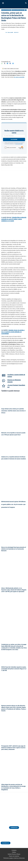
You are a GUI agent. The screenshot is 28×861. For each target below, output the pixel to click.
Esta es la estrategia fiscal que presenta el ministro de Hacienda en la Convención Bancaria (13, 548)
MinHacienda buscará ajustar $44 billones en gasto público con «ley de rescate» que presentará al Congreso (13, 504)
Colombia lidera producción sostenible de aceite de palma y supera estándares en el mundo (13, 219)
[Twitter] (8, 807)
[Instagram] (13, 807)
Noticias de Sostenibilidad (6, 10)
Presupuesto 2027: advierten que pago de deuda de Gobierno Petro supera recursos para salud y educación (13, 747)
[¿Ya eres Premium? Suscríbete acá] (3, 385)
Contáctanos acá (14, 827)
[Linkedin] (10, 807)
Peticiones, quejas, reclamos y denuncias (14, 858)
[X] (4, 63)
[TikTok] (15, 807)
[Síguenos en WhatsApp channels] (3, 380)
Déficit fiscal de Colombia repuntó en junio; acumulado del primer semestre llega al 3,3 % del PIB (13, 668)
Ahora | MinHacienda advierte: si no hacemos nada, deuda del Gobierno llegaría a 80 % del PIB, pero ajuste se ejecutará (13, 589)
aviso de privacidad (18, 143)
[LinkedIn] (7, 63)
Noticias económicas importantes (18, 10)
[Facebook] (10, 63)
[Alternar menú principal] (3, 3)
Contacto (14, 850)
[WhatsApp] (1, 63)
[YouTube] (17, 807)
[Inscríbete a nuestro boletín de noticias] (3, 375)
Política (14, 852)
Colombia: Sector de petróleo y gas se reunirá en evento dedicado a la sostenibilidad (13, 331)
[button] (26, 3)
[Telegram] (13, 63)
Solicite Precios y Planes (14, 854)
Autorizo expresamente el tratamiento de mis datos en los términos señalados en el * (14, 143)
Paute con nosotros (14, 856)
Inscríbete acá (5, 843)
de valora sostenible (19, 77)
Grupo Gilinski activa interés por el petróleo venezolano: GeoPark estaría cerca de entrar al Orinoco (13, 411)
